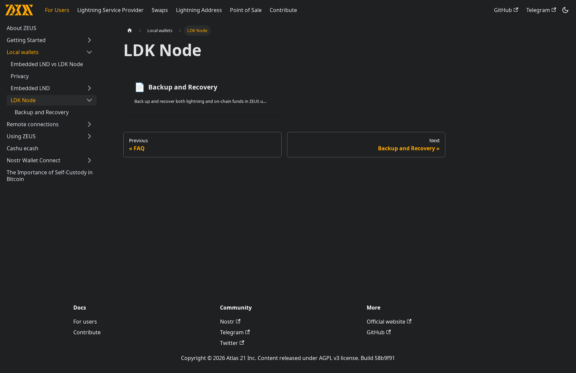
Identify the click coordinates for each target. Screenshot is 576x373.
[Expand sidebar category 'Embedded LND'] (89, 88)
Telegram (538, 10)
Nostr (227, 321)
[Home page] (129, 30)
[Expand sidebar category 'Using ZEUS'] (89, 136)
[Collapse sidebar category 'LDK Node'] (89, 100)
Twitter (229, 343)
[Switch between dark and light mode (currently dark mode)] (565, 10)
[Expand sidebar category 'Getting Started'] (89, 40)
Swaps (160, 10)
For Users (57, 10)
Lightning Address (199, 10)
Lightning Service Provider (110, 10)
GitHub (503, 10)
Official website (386, 321)
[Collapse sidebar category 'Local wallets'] (89, 52)
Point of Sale (246, 10)
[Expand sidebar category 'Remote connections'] (89, 124)
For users (85, 321)
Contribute (283, 10)
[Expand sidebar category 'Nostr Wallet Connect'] (89, 160)
